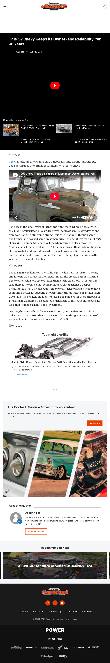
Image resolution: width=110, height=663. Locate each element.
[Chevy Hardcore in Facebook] (55, 603)
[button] (55, 85)
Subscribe (95, 423)
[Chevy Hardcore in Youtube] (62, 603)
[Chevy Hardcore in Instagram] (47, 603)
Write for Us (71, 611)
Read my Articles (36, 531)
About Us (23, 611)
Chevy (12, 161)
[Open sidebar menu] (4, 6)
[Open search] (104, 6)
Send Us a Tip (54, 611)
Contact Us (37, 611)
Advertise (87, 611)
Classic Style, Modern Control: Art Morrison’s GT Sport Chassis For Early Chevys (53, 361)
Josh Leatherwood (19, 374)
